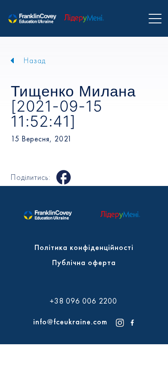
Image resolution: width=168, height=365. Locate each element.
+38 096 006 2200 (83, 301)
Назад (35, 60)
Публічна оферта (84, 262)
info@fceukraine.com (70, 321)
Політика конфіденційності (84, 247)
